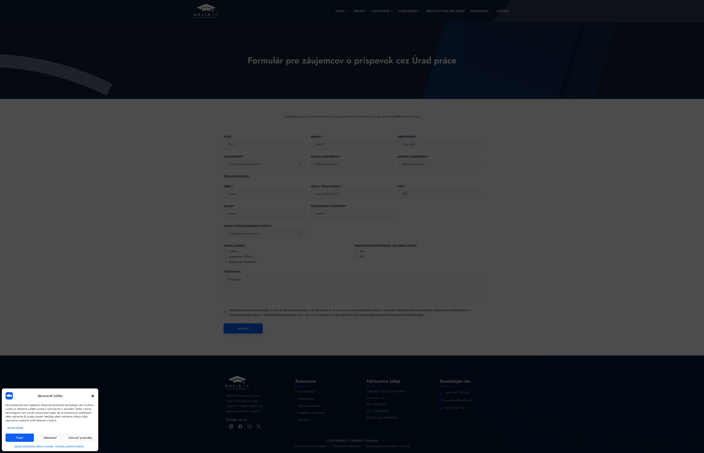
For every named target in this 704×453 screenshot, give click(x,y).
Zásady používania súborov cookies (33, 446)
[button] (93, 396)
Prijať (19, 438)
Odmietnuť (50, 438)
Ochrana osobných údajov (69, 446)
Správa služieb (15, 427)
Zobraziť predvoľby (80, 438)
